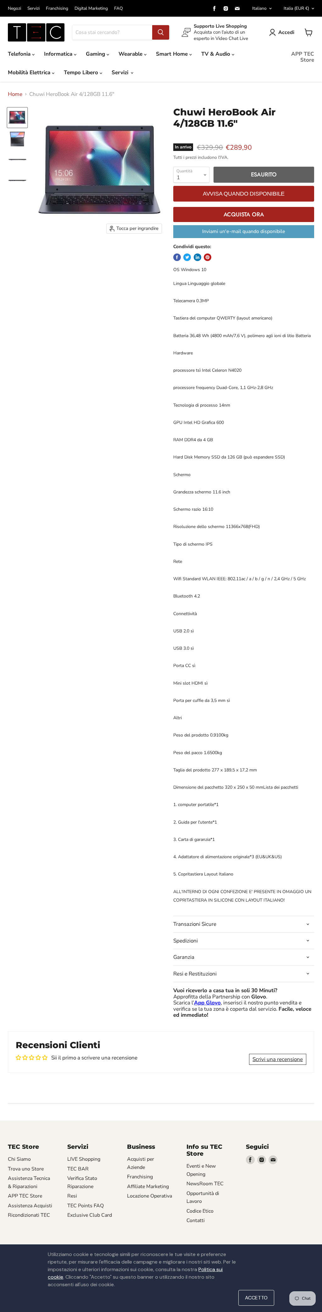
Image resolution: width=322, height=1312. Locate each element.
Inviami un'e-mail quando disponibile (243, 231)
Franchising (57, 8)
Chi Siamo (19, 1159)
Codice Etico (200, 1211)
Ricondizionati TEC (29, 1215)
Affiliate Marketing (148, 1186)
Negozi (14, 8)
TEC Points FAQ (85, 1205)
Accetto (256, 1297)
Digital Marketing (91, 8)
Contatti (195, 1220)
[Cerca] (160, 32)
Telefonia (20, 54)
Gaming (96, 54)
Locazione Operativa (149, 1195)
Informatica (59, 54)
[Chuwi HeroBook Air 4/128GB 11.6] (17, 118)
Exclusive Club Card (89, 1215)
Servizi (33, 8)
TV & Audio (216, 54)
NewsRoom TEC (205, 1183)
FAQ (118, 8)
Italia (296, 8)
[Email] (237, 8)
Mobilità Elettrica (30, 72)
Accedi (286, 32)
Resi (72, 1195)
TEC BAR (78, 1168)
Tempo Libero (82, 72)
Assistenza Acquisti (30, 1205)
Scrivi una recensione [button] (278, 1059)
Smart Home (172, 54)
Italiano (259, 8)
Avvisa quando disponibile (244, 194)
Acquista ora (244, 214)
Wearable (131, 54)
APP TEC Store (302, 57)
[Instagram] (225, 8)
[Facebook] (214, 8)
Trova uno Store (26, 1168)
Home (15, 94)
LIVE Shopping (83, 1159)
